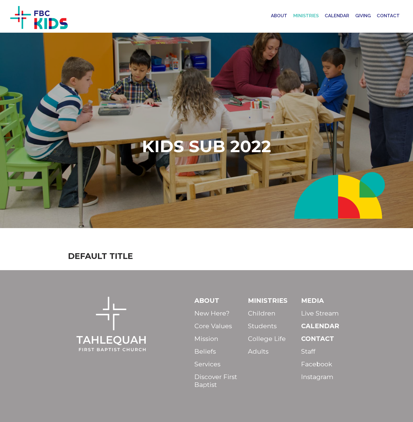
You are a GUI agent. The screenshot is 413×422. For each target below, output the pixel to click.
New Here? (211, 313)
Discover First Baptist (215, 380)
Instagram (317, 377)
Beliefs (205, 351)
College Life (267, 338)
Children (261, 313)
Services (207, 364)
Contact (388, 15)
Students (262, 326)
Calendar (337, 15)
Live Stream (320, 313)
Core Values (213, 326)
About (279, 15)
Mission (206, 338)
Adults (258, 351)
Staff (308, 351)
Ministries (306, 15)
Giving (363, 15)
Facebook (316, 364)
